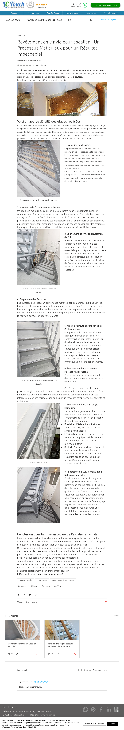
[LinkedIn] (109, 709)
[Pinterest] (93, 709)
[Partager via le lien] (36, 594)
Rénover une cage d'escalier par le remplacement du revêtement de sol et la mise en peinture (61, 645)
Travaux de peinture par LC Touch (43, 20)
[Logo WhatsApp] (85, 5)
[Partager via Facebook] (18, 594)
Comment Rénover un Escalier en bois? (22, 645)
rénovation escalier (26, 580)
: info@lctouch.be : (21, 714)
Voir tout (116, 616)
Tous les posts (12, 20)
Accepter (112, 724)
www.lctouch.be (47, 714)
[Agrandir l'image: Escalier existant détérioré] (25, 99)
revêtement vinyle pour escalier (62, 580)
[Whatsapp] (85, 709)
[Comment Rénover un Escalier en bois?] (22, 630)
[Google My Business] (116, 709)
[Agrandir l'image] (70, 99)
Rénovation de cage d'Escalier (53, 586)
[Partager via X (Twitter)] (24, 594)
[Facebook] (101, 709)
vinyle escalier (42, 580)
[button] (33, 13)
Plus (69, 20)
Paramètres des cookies (94, 724)
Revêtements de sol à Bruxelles (29, 586)
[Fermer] (121, 723)
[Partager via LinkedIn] (30, 594)
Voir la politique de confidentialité (23, 727)
